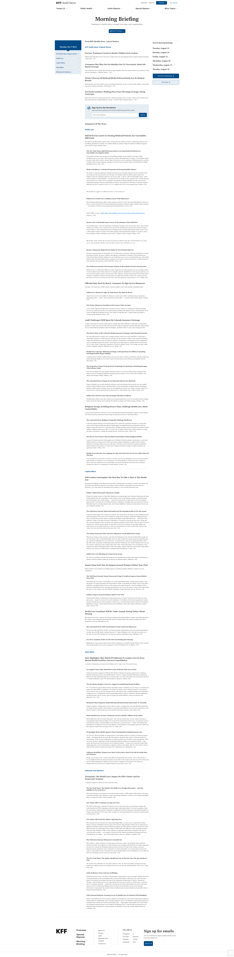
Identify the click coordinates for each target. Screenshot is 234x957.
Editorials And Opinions (63, 72)
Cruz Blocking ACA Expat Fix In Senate (104, 554)
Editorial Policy (111, 954)
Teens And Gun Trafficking (101, 873)
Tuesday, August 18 (161, 69)
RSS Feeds (165, 82)
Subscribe (144, 3)
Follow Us (152, 3)
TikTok (135, 939)
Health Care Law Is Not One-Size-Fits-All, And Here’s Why (116, 859)
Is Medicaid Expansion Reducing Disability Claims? (111, 169)
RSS (134, 942)
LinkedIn (126, 939)
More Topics (170, 8)
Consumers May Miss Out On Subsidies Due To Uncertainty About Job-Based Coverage (115, 65)
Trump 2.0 (60, 8)
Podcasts (81, 930)
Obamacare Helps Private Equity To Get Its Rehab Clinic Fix (110, 250)
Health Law (59, 58)
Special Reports (142, 8)
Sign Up (142, 115)
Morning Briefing (80, 942)
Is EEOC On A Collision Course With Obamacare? (107, 199)
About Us (101, 930)
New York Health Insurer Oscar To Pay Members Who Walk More (112, 222)
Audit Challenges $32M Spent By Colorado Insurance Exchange (112, 320)
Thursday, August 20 (161, 61)
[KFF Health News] (66, 3)
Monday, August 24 (161, 52)
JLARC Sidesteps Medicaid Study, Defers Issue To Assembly (116, 703)
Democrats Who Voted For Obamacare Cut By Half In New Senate (113, 534)
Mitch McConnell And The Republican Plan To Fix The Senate (116, 511)
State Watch (60, 67)
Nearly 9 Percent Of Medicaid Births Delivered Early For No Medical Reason (114, 79)
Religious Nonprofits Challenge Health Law (109, 420)
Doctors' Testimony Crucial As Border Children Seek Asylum (111, 53)
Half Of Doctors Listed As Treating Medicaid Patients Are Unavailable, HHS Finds (115, 136)
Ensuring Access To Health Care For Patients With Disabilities (116, 895)
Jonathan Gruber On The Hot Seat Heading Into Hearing (109, 640)
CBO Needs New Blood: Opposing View (104, 819)
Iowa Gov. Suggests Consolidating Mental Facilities (113, 684)
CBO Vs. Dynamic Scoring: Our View (103, 803)
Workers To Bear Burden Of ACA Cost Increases (116, 266)
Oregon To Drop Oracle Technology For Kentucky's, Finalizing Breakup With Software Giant (116, 367)
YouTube (126, 936)
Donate (161, 3)
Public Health (86, 8)
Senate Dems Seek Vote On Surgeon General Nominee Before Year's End (116, 565)
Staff (99, 936)
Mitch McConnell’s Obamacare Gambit (102, 493)
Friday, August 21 (160, 56)
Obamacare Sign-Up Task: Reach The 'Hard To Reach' (109, 292)
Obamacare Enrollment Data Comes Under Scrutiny (108, 305)
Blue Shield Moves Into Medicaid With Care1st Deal (111, 669)
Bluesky (135, 936)
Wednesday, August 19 (162, 65)
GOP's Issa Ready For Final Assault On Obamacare (111, 627)
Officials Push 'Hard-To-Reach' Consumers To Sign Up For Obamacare (115, 283)
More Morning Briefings (165, 76)
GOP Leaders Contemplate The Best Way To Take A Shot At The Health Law (116, 478)
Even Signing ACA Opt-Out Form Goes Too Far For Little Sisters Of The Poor (117, 454)
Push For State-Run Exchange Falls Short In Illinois (108, 396)
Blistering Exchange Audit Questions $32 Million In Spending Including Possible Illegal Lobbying (115, 353)
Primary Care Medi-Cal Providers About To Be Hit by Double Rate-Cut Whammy (117, 753)
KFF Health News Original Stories (66, 54)
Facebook (126, 942)
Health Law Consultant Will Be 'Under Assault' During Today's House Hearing (115, 612)
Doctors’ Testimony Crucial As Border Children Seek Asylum (114, 715)
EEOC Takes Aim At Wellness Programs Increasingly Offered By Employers (123, 213)
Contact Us (102, 943)
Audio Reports (114, 8)
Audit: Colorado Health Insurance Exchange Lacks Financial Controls (116, 333)
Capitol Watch (60, 63)
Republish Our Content (103, 939)
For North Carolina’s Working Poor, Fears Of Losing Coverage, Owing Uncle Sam (115, 92)
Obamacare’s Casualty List (104, 840)
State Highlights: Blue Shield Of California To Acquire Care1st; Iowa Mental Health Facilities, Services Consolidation (114, 659)
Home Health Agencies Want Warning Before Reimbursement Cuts (114, 732)
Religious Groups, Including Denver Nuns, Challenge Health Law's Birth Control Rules (116, 407)
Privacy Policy (123, 954)
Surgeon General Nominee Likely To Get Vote (105, 595)
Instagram (126, 934)
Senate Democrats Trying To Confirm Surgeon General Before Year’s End (116, 577)
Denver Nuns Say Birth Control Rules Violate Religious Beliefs (114, 437)
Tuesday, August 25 (161, 48)
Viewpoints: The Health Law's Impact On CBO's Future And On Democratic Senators (112, 777)
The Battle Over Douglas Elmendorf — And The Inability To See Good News (114, 789)
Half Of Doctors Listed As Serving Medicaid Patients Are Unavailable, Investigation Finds (113, 152)
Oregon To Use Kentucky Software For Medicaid (110, 381)
